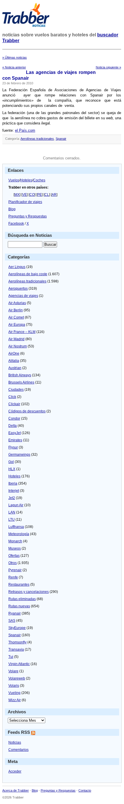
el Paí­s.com (25, 130)
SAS (11, 621)
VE (24, 195)
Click (12, 397)
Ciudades (16, 390)
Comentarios (18, 750)
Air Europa (16, 325)
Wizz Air (14, 700)
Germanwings (19, 455)
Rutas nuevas (19, 606)
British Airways (19, 375)
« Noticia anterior (14, 67)
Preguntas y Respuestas (27, 216)
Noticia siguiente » (108, 67)
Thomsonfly (17, 642)
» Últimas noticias (14, 57)
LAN (11, 512)
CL (46, 195)
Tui (10, 657)
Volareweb (16, 678)
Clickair (14, 404)
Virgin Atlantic (19, 664)
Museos (14, 548)
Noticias (14, 742)
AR (54, 195)
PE (39, 195)
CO (32, 195)
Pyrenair (15, 570)
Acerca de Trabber (15, 790)
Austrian (14, 368)
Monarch (15, 541)
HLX (11, 469)
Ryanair (14, 613)
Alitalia (13, 361)
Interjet (13, 491)
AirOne (13, 353)
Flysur (13, 447)
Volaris (13, 686)
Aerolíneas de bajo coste (27, 274)
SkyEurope (17, 628)
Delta (12, 426)
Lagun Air (15, 505)
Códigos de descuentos (27, 411)
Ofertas (14, 556)
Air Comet (16, 317)
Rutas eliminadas (22, 599)
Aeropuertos (18, 288)
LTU (11, 520)
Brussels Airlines (21, 382)
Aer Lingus (16, 267)
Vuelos (13, 180)
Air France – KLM (21, 332)
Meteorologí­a (18, 534)
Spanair (61, 138)
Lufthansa (16, 527)
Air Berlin (15, 310)
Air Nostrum (17, 346)
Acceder (14, 771)
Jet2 (11, 498)
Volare (13, 671)
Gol (11, 462)
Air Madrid (16, 339)
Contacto (84, 790)
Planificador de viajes (25, 202)
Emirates (15, 440)
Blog (12, 209)
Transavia (16, 649)
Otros (12, 563)
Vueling (14, 693)
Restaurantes (18, 584)
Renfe (13, 577)
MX (17, 195)
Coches (39, 180)
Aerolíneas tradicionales (37, 138)
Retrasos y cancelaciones (28, 592)
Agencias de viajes (23, 296)
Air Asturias (17, 303)
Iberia (12, 483)
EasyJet (14, 433)
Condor (14, 418)
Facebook (16, 224)
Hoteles (26, 180)
